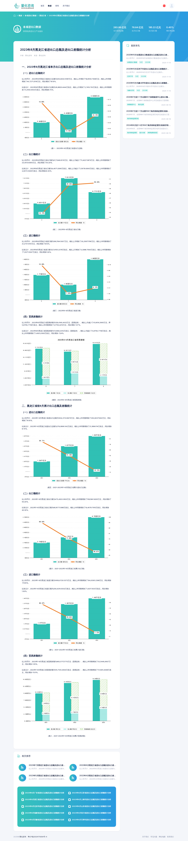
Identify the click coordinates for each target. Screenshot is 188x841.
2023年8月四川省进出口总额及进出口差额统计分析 (91, 813)
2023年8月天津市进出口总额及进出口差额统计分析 (91, 820)
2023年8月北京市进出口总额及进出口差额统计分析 (44, 806)
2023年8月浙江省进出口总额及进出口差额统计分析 (44, 799)
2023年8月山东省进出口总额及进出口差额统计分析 (91, 806)
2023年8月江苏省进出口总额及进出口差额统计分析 (91, 793)
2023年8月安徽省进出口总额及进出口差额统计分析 (44, 820)
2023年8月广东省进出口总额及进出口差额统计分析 (44, 793)
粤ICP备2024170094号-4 (37, 837)
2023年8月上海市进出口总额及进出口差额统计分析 (91, 799)
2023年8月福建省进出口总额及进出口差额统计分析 (44, 813)
